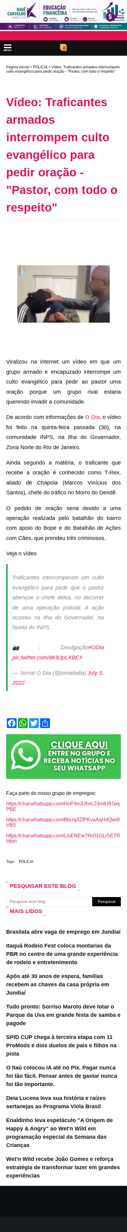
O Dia (92, 417)
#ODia (96, 647)
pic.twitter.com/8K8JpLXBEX (47, 657)
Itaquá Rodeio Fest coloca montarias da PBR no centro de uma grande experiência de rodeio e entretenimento (62, 954)
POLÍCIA (40, 67)
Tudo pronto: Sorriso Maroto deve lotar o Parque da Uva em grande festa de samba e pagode (63, 1015)
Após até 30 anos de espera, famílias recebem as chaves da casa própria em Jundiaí (57, 984)
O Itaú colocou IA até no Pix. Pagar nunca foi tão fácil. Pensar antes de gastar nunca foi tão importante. (61, 1076)
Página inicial (17, 67)
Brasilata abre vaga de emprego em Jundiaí (63, 932)
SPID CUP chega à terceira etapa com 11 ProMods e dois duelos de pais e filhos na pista (61, 1045)
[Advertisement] (66, 233)
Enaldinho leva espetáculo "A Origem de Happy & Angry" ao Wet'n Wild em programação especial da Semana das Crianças (59, 1132)
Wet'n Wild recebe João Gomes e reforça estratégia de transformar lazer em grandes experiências (63, 1167)
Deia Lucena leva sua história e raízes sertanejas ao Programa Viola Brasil (56, 1102)
